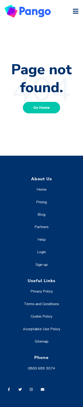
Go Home (41, 107)
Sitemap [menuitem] (41, 341)
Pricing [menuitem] (41, 202)
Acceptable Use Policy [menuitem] (41, 329)
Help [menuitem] (42, 239)
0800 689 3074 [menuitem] (41, 368)
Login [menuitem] (41, 252)
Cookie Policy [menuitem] (41, 316)
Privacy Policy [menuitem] (41, 291)
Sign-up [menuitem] (42, 264)
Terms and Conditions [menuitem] (41, 304)
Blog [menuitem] (41, 214)
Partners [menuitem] (42, 226)
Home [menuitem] (42, 189)
